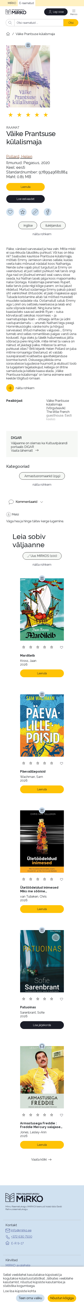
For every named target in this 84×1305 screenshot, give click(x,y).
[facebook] (48, 212)
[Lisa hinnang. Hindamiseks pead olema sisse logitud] (28, 114)
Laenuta (25, 186)
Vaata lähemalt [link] (22, 450)
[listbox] (42, 226)
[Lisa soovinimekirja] (61, 647)
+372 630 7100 (21, 1236)
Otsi (71, 22)
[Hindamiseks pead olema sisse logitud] (23, 212)
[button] (20, 388)
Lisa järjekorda (42, 1025)
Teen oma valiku (30, 1298)
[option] (27, 225)
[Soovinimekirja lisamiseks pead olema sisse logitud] (10, 212)
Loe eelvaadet (25, 198)
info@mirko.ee (21, 1230)
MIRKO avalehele (17, 1265)
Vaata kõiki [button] (39, 1159)
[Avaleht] (16, 11)
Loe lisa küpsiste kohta (19, 1291)
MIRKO (12, 3)
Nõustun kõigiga (62, 1298)
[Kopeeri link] (35, 212)
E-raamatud (26, 3)
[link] (19, 156)
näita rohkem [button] (42, 234)
